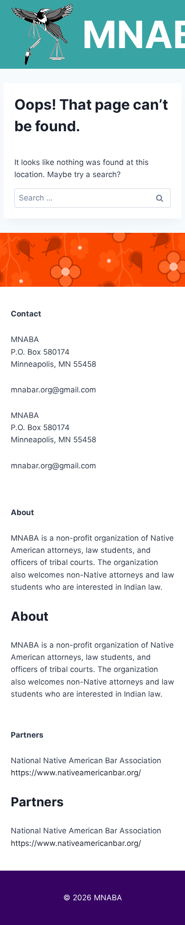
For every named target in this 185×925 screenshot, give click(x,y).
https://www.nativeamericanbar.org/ (76, 772)
